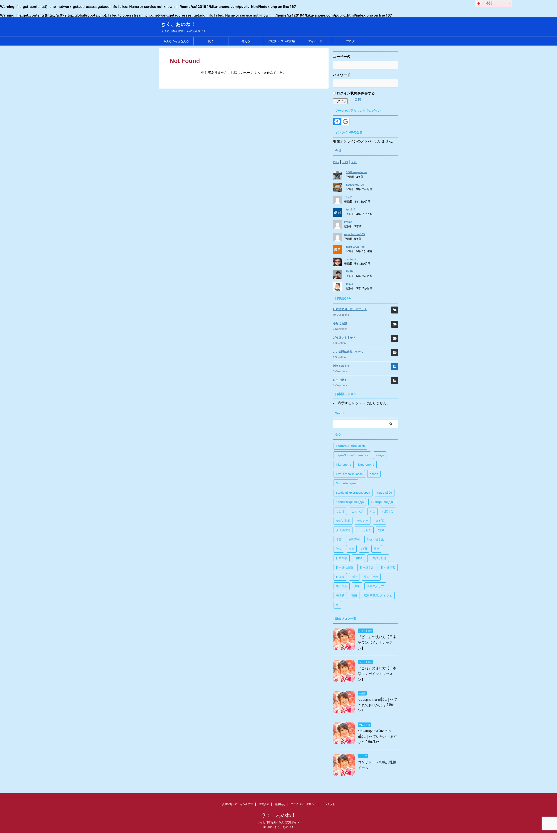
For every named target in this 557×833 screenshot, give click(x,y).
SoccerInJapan (346, 483)
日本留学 (341, 558)
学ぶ (339, 548)
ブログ (350, 41)
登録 (357, 99)
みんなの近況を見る (176, 41)
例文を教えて (341, 365)
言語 (354, 595)
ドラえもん (364, 530)
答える (246, 41)
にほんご (388, 511)
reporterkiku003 (354, 234)
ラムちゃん (350, 259)
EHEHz (350, 271)
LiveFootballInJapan (349, 474)
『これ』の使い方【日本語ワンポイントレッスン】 (377, 674)
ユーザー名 (341, 56)
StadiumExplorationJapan (353, 492)
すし (372, 511)
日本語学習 (388, 567)
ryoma (348, 221)
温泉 (357, 586)
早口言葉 (341, 586)
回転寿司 (354, 539)
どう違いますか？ (344, 337)
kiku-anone (343, 464)
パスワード (341, 75)
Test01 (348, 197)
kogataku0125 (355, 184)
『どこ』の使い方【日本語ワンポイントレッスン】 (377, 642)
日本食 (340, 576)
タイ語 (379, 520)
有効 (345, 162)
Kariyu (380, 455)
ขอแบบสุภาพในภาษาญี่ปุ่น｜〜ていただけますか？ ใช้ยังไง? (377, 736)
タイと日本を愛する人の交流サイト (278, 822)
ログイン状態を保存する (355, 93)
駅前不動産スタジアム (378, 595)
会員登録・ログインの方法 (237, 804)
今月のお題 (340, 323)
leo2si (349, 283)
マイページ (315, 41)
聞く (211, 41)
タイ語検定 (343, 530)
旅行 (376, 548)
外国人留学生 (375, 539)
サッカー (362, 520)
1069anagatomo (356, 172)
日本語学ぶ (367, 567)
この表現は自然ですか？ (348, 351)
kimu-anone (366, 464)
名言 (339, 539)
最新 (336, 162)
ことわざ (357, 511)
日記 (354, 576)
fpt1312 (350, 209)
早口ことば (371, 576)
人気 (354, 162)
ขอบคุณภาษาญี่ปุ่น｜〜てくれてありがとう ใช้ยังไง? (377, 705)
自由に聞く (340, 380)
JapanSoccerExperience (352, 455)
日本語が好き (378, 558)
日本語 (358, 558)
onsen (374, 474)
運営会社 (264, 804)
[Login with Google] (345, 121)
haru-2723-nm (355, 246)
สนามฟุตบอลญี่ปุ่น (382, 502)
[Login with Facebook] (337, 121)
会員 (338, 150)
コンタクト (328, 804)
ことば (340, 511)
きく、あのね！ (178, 24)
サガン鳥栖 (343, 520)
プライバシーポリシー (303, 804)
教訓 (364, 548)
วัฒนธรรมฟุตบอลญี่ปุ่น (350, 502)
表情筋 (340, 595)
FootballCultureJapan (350, 446)
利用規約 (280, 804)
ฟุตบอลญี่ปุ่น (384, 492)
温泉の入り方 (375, 586)
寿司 (351, 548)
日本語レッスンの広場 (281, 41)
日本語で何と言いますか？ (350, 309)
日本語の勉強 (344, 567)
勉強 (381, 530)
